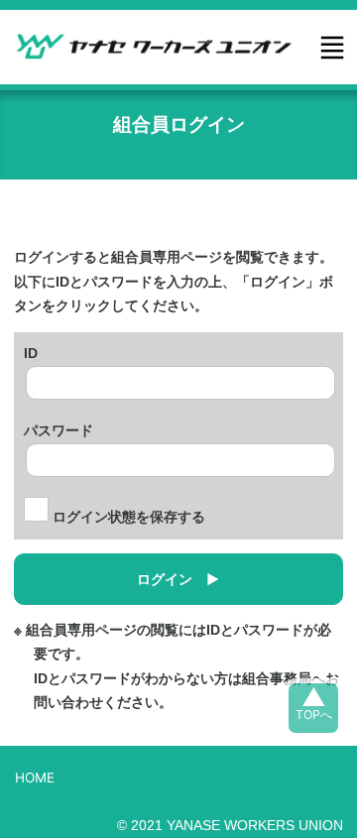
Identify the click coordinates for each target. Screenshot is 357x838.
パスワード (58, 428)
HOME (35, 777)
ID (31, 351)
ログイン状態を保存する (127, 517)
